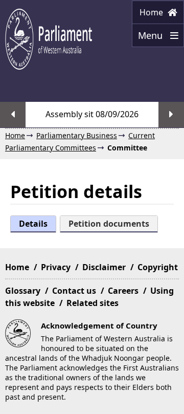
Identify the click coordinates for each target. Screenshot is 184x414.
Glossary (22, 290)
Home (152, 12)
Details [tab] (33, 223)
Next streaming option (171, 114)
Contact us (74, 290)
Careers (123, 290)
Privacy (56, 267)
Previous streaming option (13, 114)
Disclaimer (104, 267)
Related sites (92, 303)
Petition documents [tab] (108, 223)
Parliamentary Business (76, 135)
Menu (148, 38)
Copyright (157, 267)
